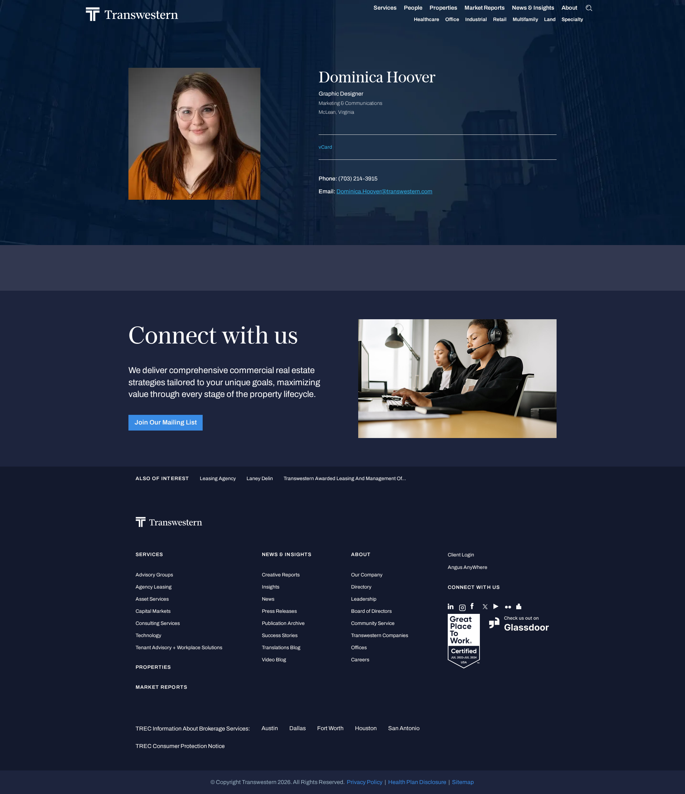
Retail (500, 19)
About (569, 8)
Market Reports (485, 8)
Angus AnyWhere (467, 567)
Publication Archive (283, 623)
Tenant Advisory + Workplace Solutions (179, 647)
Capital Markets (153, 611)
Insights (270, 587)
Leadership (363, 599)
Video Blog (274, 659)
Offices (359, 647)
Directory (361, 587)
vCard (325, 147)
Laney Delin (260, 478)
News (268, 599)
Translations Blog (281, 647)
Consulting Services (158, 623)
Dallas (297, 728)
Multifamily (525, 19)
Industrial (476, 19)
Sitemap (463, 782)
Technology (148, 635)
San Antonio (404, 728)
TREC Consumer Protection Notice (180, 746)
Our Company (366, 574)
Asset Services (152, 599)
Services (385, 8)
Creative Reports (281, 574)
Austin (270, 728)
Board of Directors (371, 611)
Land (549, 19)
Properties (443, 8)
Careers (360, 659)
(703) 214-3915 (357, 178)
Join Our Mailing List (166, 422)
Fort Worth (330, 728)
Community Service (373, 623)
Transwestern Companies (379, 635)
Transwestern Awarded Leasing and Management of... (345, 478)
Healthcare (426, 19)
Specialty (572, 19)
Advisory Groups (154, 574)
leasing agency (218, 478)
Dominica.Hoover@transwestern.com (384, 191)
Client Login (461, 555)
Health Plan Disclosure (417, 782)
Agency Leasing (154, 587)
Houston (366, 728)
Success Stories (280, 635)
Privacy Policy (364, 782)
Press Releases (279, 611)
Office (452, 19)
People (413, 8)
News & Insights (533, 8)
